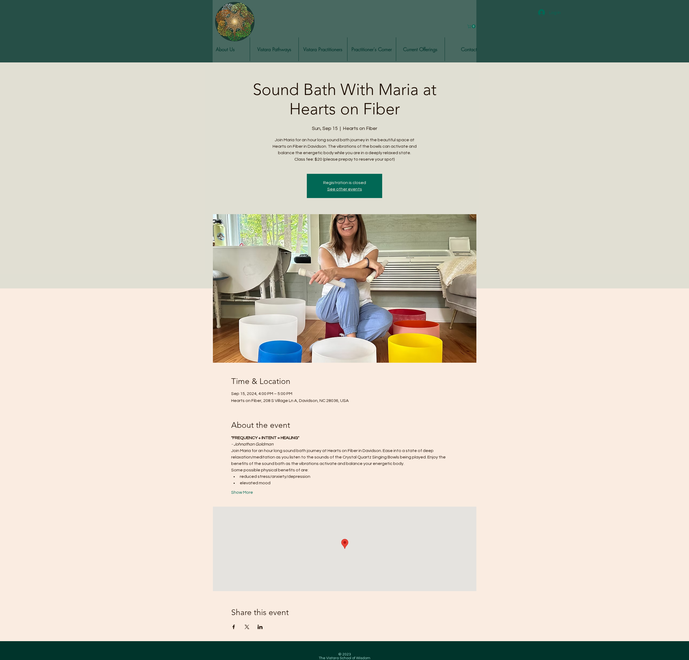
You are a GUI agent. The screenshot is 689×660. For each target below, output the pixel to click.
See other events (344, 189)
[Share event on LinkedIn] (260, 627)
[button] (225, 49)
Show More (242, 492)
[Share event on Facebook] (233, 627)
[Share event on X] (246, 627)
